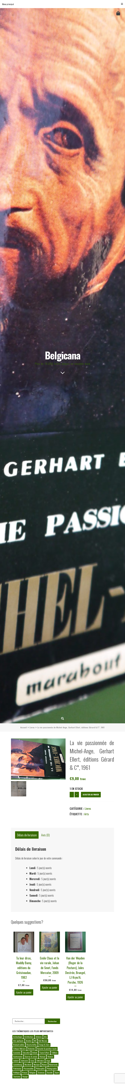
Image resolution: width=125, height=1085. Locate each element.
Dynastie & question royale (47, 1048)
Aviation (29, 1040)
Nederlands (53, 1064)
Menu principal (8, 4)
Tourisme (16, 1076)
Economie (16, 1052)
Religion (32, 1072)
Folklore (54, 1052)
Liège (48, 1060)
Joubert (16, 1060)
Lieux (32, 1060)
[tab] (27, 835)
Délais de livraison (27, 835)
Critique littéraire (19, 1048)
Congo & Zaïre (44, 1044)
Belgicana (62, 355)
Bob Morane (42, 1040)
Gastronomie (18, 1056)
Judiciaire (24, 1060)
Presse (24, 1072)
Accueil (23, 727)
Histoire (50, 1056)
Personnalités (29, 1068)
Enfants (34, 1052)
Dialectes (31, 1048)
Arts (86, 814)
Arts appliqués (18, 1040)
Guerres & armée (31, 1056)
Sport (57, 1072)
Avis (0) (45, 835)
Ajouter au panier (91, 794)
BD (35, 1040)
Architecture (28, 1036)
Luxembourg (17, 1064)
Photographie (52, 1068)
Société (50, 1072)
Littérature (40, 1060)
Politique (16, 1072)
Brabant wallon (18, 1044)
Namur (44, 1064)
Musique (37, 1064)
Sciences (41, 1072)
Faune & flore (44, 1052)
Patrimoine (17, 1068)
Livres (32, 727)
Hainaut (42, 1056)
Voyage (25, 1076)
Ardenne (39, 1036)
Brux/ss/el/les (32, 1044)
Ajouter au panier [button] (24, 992)
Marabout (28, 1064)
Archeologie (17, 1036)
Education (26, 1052)
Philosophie (40, 1068)
